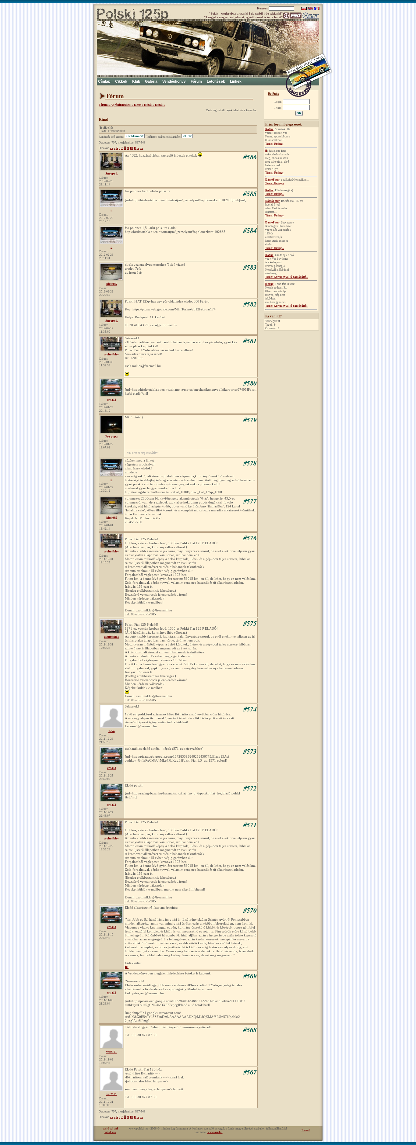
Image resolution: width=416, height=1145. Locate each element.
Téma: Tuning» (274, 143)
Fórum (196, 81)
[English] (311, 9)
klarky (269, 283)
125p (111, 731)
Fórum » (105, 104)
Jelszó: (278, 107)
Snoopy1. (111, 173)
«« (111, 148)
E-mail (305, 1130)
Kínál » (160, 104)
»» (141, 148)
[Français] (316, 9)
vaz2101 (111, 1051)
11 (135, 148)
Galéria (151, 81)
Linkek (235, 81)
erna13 (111, 399)
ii (266, 150)
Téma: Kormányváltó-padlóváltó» (286, 276)
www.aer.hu (215, 1132)
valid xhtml (110, 1128)
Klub (136, 81)
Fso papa (111, 436)
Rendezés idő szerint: (112, 136)
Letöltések (216, 81)
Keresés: (263, 8)
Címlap (104, 81)
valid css (110, 1132)
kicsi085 (111, 283)
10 (131, 148)
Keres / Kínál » (144, 104)
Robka (269, 129)
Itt (127, 967)
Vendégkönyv (174, 81)
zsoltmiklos (111, 354)
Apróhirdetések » (122, 104)
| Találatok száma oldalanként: (163, 136)
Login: (278, 101)
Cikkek (121, 81)
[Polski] (304, 9)
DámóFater (272, 179)
